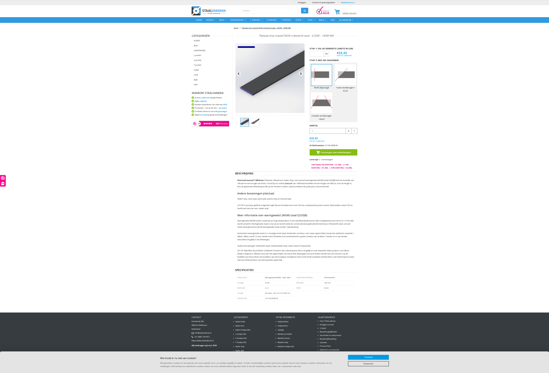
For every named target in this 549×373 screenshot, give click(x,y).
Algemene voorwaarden (329, 350)
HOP (333, 20)
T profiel (286, 20)
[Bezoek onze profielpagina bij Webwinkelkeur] (323, 14)
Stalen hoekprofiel (242, 330)
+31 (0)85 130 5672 (202, 337)
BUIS (221, 20)
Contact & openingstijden (323, 2)
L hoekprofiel (240, 334)
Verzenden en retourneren (330, 335)
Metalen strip (283, 342)
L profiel (255, 20)
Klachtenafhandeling (328, 339)
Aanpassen (368, 364)
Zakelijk (281, 330)
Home (199, 20)
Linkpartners (283, 326)
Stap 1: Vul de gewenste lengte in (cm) (331, 48)
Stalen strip (239, 346)
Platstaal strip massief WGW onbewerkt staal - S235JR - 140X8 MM (266, 28)
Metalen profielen (285, 334)
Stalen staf (239, 350)
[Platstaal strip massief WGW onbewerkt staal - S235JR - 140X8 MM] (244, 122)
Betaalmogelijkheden (328, 332)
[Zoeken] (304, 10)
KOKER (209, 20)
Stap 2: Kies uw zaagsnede (324, 60)
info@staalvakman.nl (203, 333)
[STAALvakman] (215, 11)
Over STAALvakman (328, 321)
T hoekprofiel (240, 342)
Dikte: (298, 288)
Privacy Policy (325, 346)
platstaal (288, 183)
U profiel (272, 20)
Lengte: (240, 293)
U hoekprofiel (241, 338)
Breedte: (300, 282)
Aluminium (345, 20)
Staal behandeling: (304, 277)
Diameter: (241, 288)
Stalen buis (239, 326)
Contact (323, 328)
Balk (322, 20)
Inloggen (302, 2)
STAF (310, 20)
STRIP (299, 20)
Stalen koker (240, 321)
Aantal (314, 125)
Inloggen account (327, 324)
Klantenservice (348, 2)
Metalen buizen (284, 338)
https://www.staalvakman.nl (203, 340)
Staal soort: (242, 277)
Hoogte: (240, 282)
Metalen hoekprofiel (286, 346)
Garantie (323, 342)
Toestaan (368, 357)
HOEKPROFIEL (237, 20)
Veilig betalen (283, 321)
